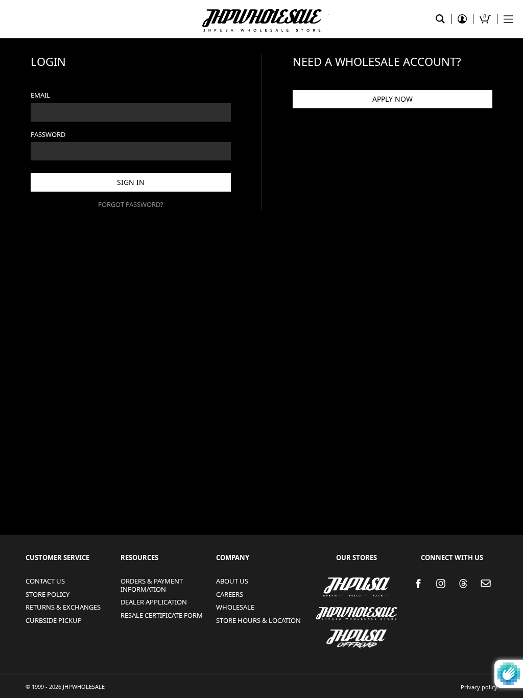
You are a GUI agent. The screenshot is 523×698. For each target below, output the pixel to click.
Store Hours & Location (258, 620)
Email (40, 95)
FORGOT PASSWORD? (130, 204)
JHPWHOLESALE (330, 607)
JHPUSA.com (261, 19)
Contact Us (45, 581)
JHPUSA (328, 586)
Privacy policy (479, 687)
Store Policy (47, 594)
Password (48, 134)
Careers (229, 594)
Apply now (392, 99)
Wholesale (235, 607)
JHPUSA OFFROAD (353, 633)
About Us (232, 581)
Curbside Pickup (54, 620)
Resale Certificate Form (162, 615)
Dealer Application (154, 602)
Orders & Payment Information (152, 584)
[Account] (462, 19)
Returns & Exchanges (63, 607)
